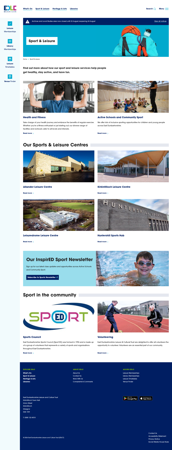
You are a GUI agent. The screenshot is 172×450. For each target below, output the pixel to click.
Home (25, 59)
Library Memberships (131, 376)
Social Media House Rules (159, 442)
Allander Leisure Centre (37, 187)
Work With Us (78, 379)
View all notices (160, 21)
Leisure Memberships (131, 373)
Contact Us (77, 376)
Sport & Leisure (42, 9)
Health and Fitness (34, 117)
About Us (76, 373)
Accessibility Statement (157, 436)
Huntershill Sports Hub (111, 236)
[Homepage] (10, 9)
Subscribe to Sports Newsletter (42, 277)
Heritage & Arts (60, 9)
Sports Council (32, 337)
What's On (27, 9)
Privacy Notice (154, 439)
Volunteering (105, 337)
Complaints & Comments (83, 382)
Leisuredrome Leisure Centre (40, 236)
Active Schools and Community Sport (120, 117)
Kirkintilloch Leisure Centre (114, 187)
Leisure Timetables (130, 379)
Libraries (74, 9)
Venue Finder (128, 382)
